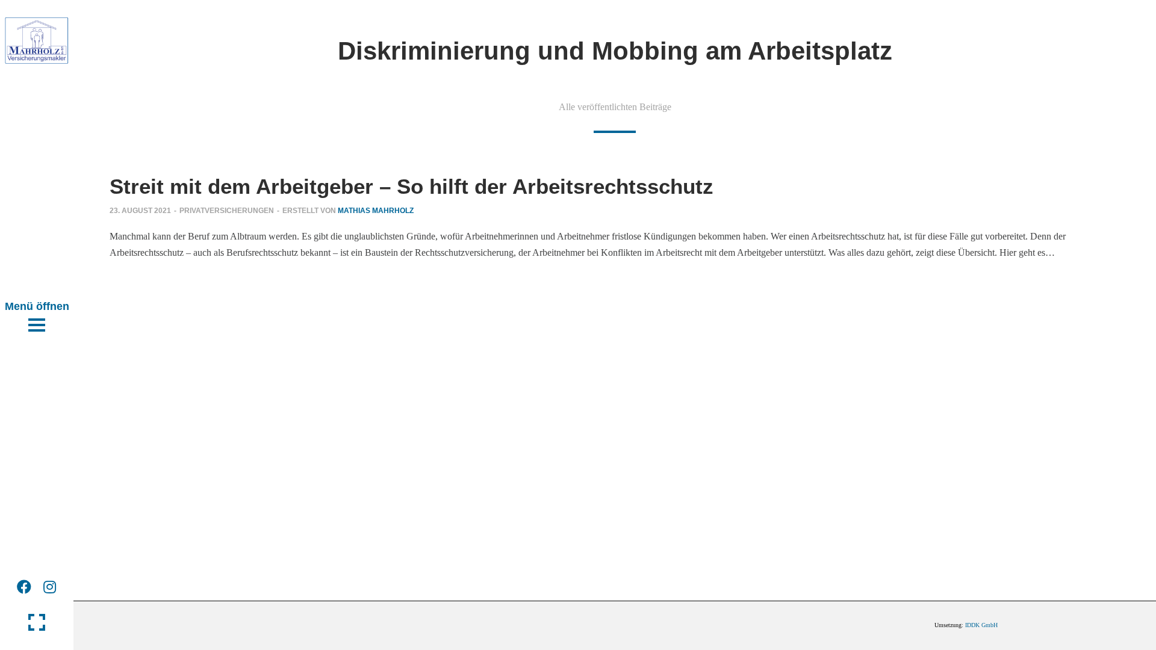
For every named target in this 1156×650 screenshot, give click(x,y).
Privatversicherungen (226, 210)
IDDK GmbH (981, 625)
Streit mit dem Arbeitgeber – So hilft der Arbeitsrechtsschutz (411, 186)
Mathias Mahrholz (376, 210)
